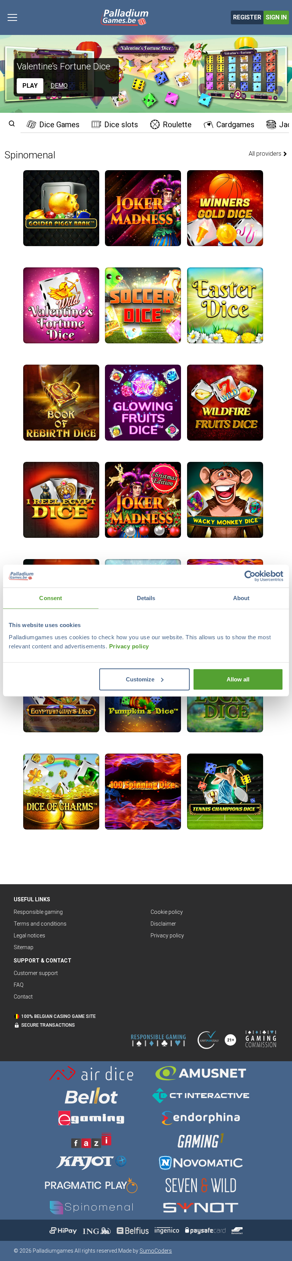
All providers (266, 153)
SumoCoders (156, 1251)
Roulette (177, 124)
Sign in (276, 17)
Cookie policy (167, 912)
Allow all (238, 679)
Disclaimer (163, 924)
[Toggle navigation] (12, 17)
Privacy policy (129, 646)
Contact (23, 997)
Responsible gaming (38, 912)
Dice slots (121, 124)
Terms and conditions (40, 924)
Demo (59, 85)
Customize (140, 679)
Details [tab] (146, 598)
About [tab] (241, 598)
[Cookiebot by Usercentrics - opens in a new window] (250, 576)
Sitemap (23, 947)
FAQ (19, 985)
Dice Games (59, 124)
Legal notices (29, 935)
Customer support (36, 973)
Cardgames (235, 124)
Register (247, 17)
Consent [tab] (50, 598)
